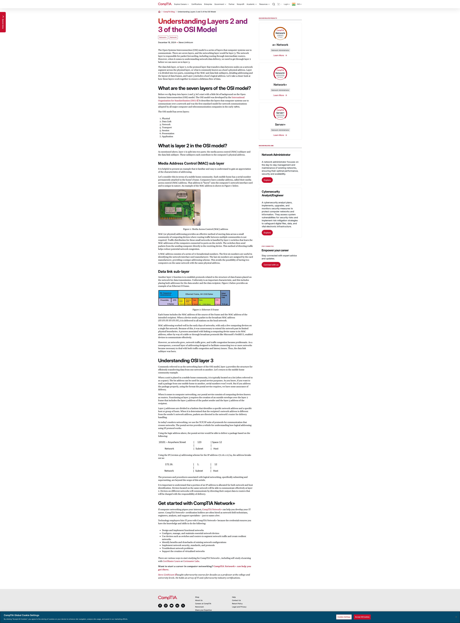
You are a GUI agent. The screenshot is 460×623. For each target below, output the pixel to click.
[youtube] (171, 606)
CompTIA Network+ (212, 509)
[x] (183, 606)
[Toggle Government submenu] (225, 4)
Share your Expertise (203, 610)
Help (234, 597)
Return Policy (237, 604)
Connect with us (271, 265)
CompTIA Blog (169, 12)
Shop (197, 597)
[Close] (456, 617)
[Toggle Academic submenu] (256, 4)
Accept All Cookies (362, 617)
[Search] (273, 4)
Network (173, 37)
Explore (267, 180)
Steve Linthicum (166, 574)
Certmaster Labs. (191, 561)
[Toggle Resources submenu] (269, 4)
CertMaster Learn (171, 561)
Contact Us (236, 600)
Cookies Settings (343, 617)
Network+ (163, 37)
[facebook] (160, 606)
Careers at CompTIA (203, 604)
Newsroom (199, 607)
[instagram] (166, 606)
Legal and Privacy (239, 607)
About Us (199, 600)
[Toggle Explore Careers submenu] (188, 4)
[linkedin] (177, 605)
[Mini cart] (279, 4)
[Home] (165, 4)
